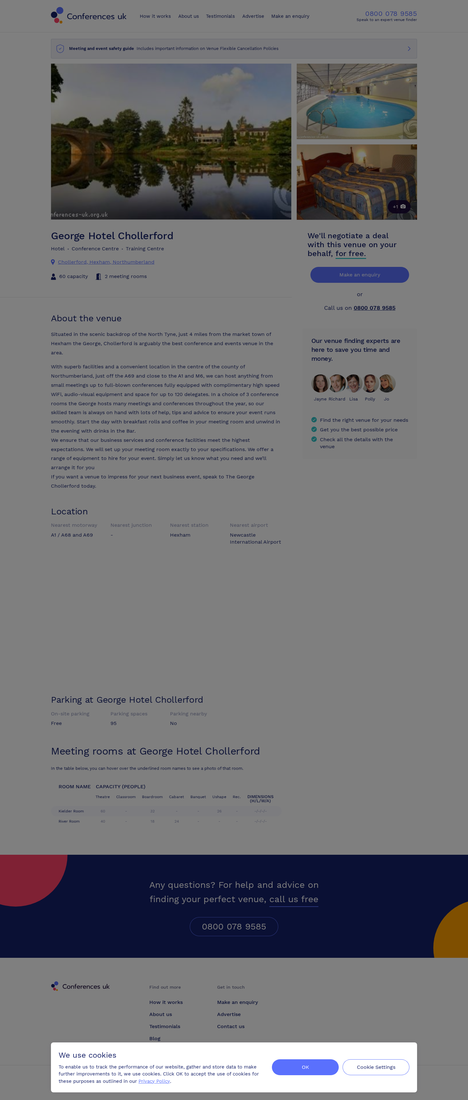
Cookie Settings (376, 1067)
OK (305, 1067)
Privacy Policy (154, 1081)
